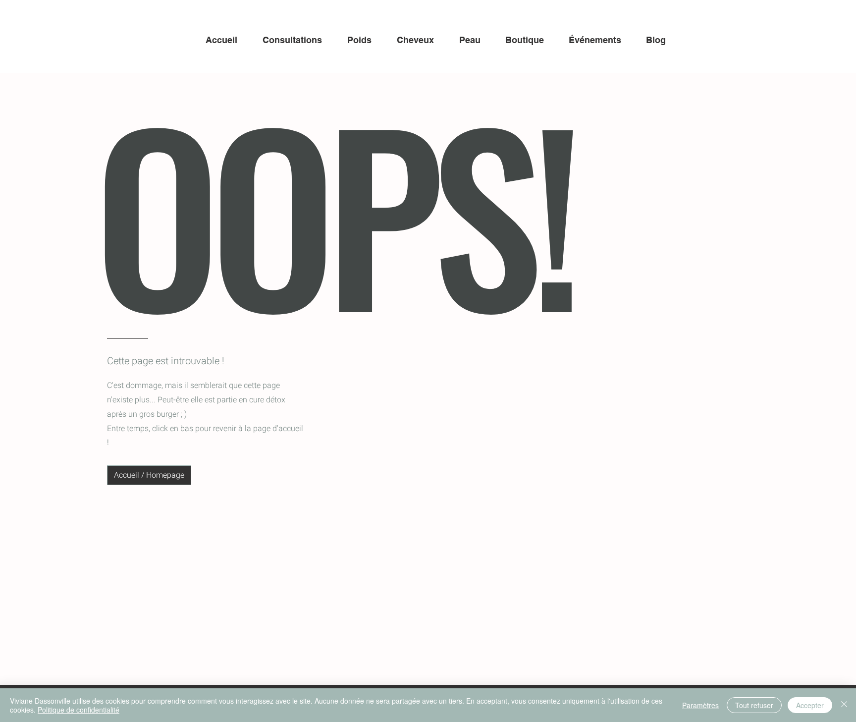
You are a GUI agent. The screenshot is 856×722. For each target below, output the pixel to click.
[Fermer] (844, 705)
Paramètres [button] (700, 705)
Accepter (810, 705)
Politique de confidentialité (78, 710)
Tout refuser (754, 705)
